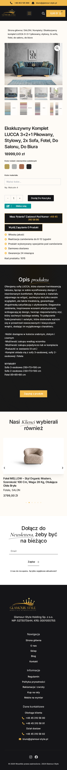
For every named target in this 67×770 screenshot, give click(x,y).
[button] (29, 13)
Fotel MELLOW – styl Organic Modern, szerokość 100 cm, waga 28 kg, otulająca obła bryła (30, 482)
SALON (27, 30)
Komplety (37, 30)
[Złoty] (7, 166)
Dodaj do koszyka (41, 198)
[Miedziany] (21, 166)
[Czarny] (29, 166)
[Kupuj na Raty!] (18, 205)
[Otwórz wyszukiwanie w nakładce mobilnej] (43, 13)
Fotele (6, 490)
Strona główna (15, 30)
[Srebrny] (14, 166)
